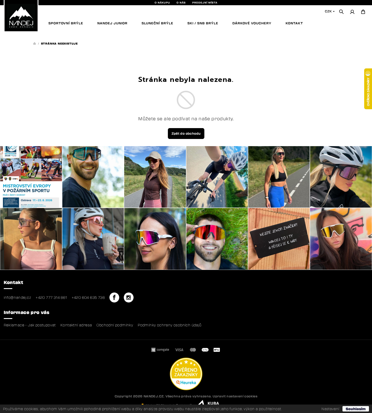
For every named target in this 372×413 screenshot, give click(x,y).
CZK (328, 11)
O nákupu (162, 2)
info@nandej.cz (17, 297)
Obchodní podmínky (114, 325)
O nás (181, 2)
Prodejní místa (204, 2)
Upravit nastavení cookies (235, 396)
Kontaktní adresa (76, 325)
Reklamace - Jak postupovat (30, 325)
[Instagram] (129, 297)
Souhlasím (356, 408)
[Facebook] (114, 297)
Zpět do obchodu (186, 133)
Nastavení (330, 409)
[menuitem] (65, 23)
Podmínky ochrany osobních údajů (169, 325)
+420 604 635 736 (88, 297)
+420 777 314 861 (51, 297)
